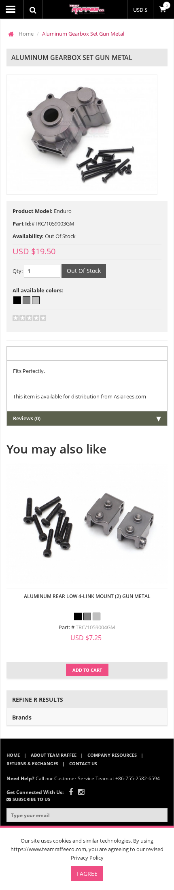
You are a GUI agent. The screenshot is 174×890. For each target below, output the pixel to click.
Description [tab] (27, 353)
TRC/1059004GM (95, 627)
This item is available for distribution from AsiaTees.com (79, 396)
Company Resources (112, 755)
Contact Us (83, 763)
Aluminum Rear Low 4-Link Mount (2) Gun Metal (87, 596)
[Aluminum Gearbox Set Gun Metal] (82, 134)
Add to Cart (87, 670)
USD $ (140, 9)
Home (26, 33)
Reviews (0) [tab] (26, 418)
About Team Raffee (53, 755)
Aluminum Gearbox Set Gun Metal (83, 33)
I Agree (87, 873)
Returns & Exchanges (32, 763)
